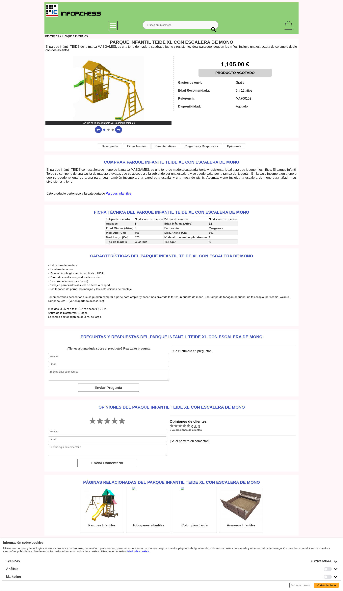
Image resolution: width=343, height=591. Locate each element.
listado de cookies (137, 551)
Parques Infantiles (75, 36)
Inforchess (51, 36)
